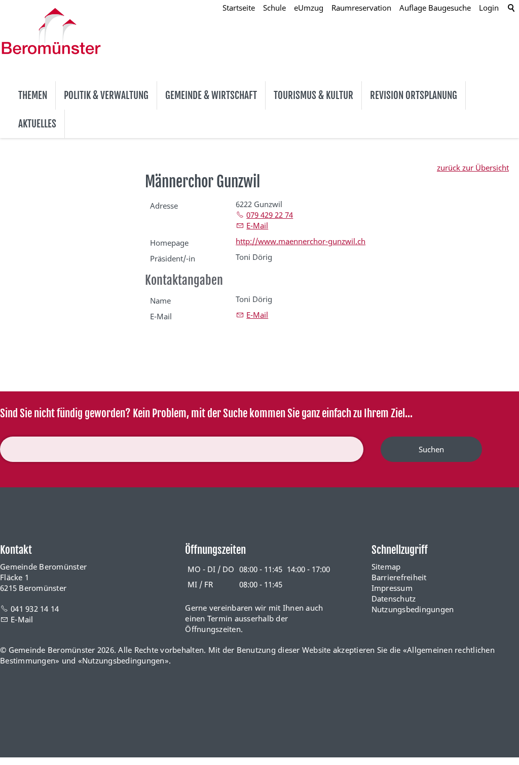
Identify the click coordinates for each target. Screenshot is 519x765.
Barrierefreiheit (399, 577)
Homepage (169, 243)
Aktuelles (37, 124)
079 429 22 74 (269, 215)
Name (160, 300)
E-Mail (257, 225)
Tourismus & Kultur (313, 95)
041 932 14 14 (35, 609)
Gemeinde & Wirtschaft (211, 95)
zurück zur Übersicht (473, 167)
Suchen (431, 449)
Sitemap (386, 566)
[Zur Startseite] (51, 31)
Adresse (164, 206)
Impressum (392, 588)
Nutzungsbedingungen (413, 609)
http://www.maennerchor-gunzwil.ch (300, 241)
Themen (32, 95)
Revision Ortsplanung (413, 95)
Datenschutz (394, 598)
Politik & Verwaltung (106, 95)
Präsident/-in (172, 258)
